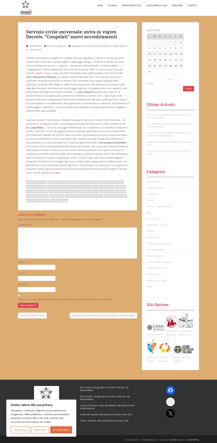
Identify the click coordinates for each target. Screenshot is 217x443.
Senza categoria (155, 255)
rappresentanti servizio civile (63, 191)
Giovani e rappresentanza (160, 206)
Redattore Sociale (50, 172)
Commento (25, 224)
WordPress (194, 439)
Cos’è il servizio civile (156, 5)
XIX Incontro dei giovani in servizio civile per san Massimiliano (169, 116)
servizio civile (72, 196)
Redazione (177, 5)
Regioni (150, 231)
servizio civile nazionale (115, 196)
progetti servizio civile (37, 191)
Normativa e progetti (108, 45)
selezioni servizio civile (37, 196)
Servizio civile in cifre (157, 268)
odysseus (120, 186)
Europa (150, 200)
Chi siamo (112, 5)
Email (21, 273)
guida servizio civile (36, 186)
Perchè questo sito (131, 5)
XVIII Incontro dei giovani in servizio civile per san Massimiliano (170, 125)
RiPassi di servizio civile (158, 243)
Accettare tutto (61, 429)
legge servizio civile (56, 186)
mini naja (109, 186)
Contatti (192, 5)
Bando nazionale (155, 187)
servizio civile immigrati (91, 196)
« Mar (169, 79)
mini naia (98, 186)
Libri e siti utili (154, 218)
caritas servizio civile (57, 182)
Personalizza (20, 429)
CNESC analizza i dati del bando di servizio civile (168, 152)
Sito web (22, 284)
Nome (22, 261)
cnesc (72, 182)
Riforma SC (152, 237)
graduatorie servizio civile (111, 182)
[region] (41, 418)
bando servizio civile (36, 182)
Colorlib (172, 439)
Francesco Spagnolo (56, 45)
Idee (149, 212)
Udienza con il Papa (157, 280)
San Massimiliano (156, 249)
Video (150, 286)
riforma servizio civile (88, 191)
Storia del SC (36, 49)
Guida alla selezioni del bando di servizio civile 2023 (170, 143)
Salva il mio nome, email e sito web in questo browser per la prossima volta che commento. (65, 299)
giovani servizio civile (87, 182)
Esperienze (91, 45)
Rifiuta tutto (40, 429)
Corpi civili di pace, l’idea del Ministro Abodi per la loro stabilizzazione (168, 134)
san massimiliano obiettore (113, 191)
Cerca (150, 83)
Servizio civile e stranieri (159, 261)
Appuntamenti (78, 45)
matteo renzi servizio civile (80, 186)
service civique (57, 196)
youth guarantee (59, 200)
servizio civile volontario (38, 200)
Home (100, 5)
